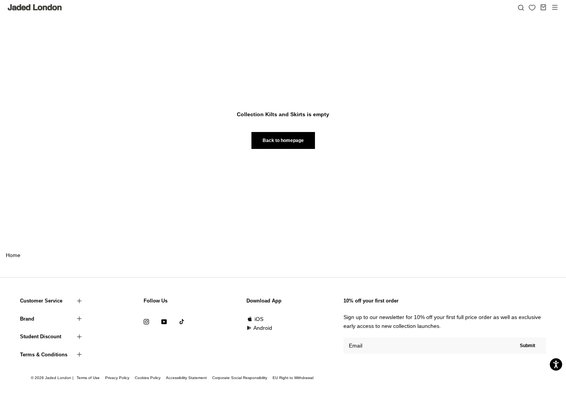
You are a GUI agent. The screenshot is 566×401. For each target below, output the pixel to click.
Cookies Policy (148, 378)
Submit (527, 345)
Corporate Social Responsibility (239, 378)
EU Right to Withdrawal (293, 378)
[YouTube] (164, 321)
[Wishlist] (532, 8)
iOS (259, 319)
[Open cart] (543, 7)
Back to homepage (283, 140)
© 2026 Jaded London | (53, 378)
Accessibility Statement (186, 378)
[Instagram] (146, 321)
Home (13, 255)
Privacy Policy (117, 378)
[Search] (520, 7)
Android (262, 328)
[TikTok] (181, 321)
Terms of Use (88, 378)
